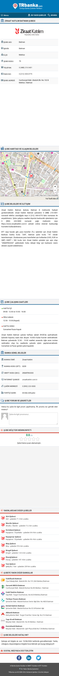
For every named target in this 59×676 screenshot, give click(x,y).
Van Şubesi (11, 564)
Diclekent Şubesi (13, 530)
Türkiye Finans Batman (16, 599)
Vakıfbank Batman (14, 579)
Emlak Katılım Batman (15, 606)
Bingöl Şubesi (12, 550)
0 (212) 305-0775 (25, 74)
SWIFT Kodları (32, 666)
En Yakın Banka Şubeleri (30, 669)
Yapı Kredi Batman (14, 619)
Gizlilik (40, 672)
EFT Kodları (43, 666)
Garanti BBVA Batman (15, 585)
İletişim (46, 672)
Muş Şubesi (11, 544)
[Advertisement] (29, 115)
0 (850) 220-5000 (28, 386)
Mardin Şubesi (12, 523)
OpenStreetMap (53, 195)
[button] (29, 174)
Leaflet (36, 195)
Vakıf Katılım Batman (15, 592)
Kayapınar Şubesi (13, 537)
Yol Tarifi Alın (51, 199)
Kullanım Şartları (32, 672)
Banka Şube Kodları (18, 666)
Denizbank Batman (14, 626)
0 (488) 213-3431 (25, 68)
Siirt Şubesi (11, 516)
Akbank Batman (12, 613)
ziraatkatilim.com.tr (29, 380)
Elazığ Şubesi (11, 557)
